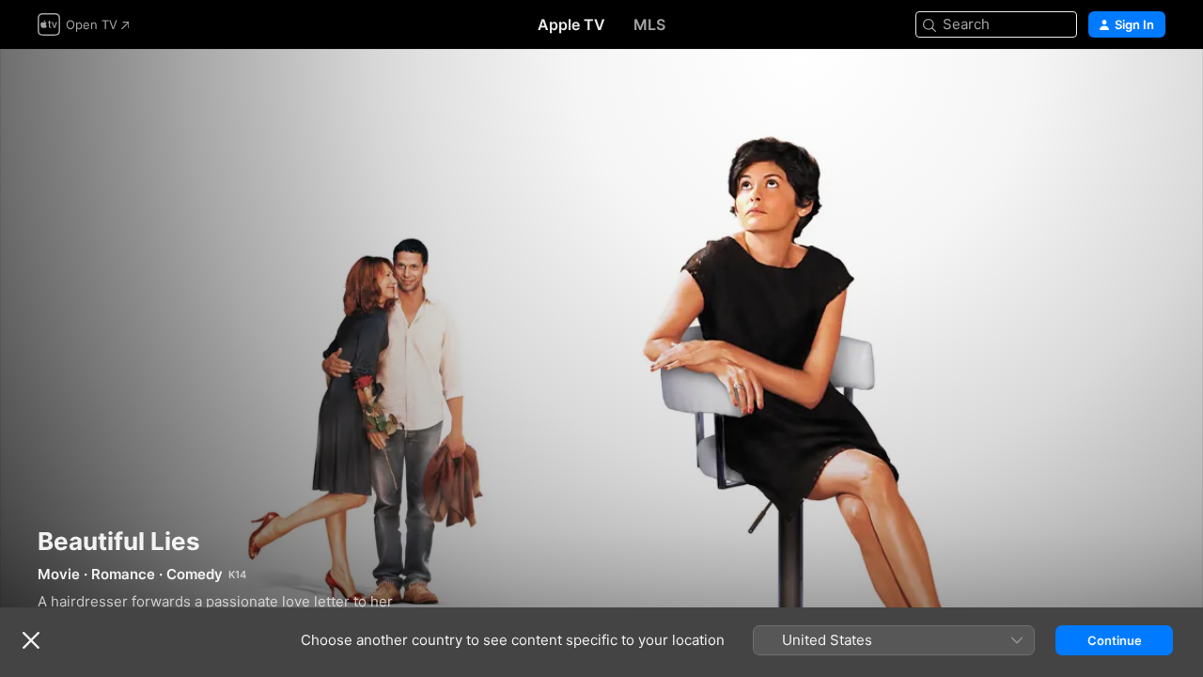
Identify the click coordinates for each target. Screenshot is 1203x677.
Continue (1114, 640)
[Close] (31, 640)
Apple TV (571, 24)
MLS (649, 24)
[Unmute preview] (1152, 86)
